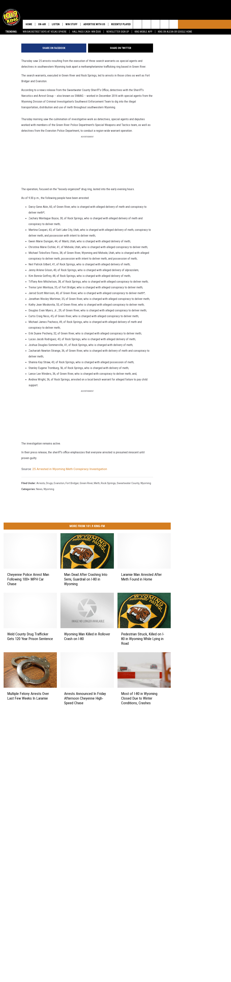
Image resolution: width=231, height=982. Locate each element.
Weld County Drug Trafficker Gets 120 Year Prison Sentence (30, 636)
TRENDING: (11, 31)
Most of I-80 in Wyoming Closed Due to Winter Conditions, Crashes (139, 698)
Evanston (59, 483)
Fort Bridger (72, 483)
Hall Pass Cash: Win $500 (86, 31)
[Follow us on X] (164, 24)
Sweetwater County (128, 483)
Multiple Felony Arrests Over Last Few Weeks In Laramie (28, 695)
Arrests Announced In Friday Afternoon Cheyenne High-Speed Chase (85, 698)
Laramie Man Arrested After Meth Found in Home (141, 576)
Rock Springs (108, 483)
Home (29, 24)
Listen (56, 24)
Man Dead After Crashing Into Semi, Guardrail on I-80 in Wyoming (85, 579)
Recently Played (121, 24)
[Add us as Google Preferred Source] (146, 24)
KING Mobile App (143, 31)
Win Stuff (71, 24)
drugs (49, 483)
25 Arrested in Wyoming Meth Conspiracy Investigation (69, 469)
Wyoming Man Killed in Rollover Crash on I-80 (87, 636)
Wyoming (48, 489)
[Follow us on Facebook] (155, 24)
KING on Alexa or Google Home (175, 31)
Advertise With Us (94, 24)
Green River (86, 483)
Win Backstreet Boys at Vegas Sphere (45, 31)
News (39, 489)
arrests (40, 483)
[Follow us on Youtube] (173, 24)
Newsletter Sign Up (117, 31)
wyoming (145, 483)
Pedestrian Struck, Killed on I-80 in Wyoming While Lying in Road (142, 639)
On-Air (42, 24)
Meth (97, 483)
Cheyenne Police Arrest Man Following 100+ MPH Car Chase (28, 579)
